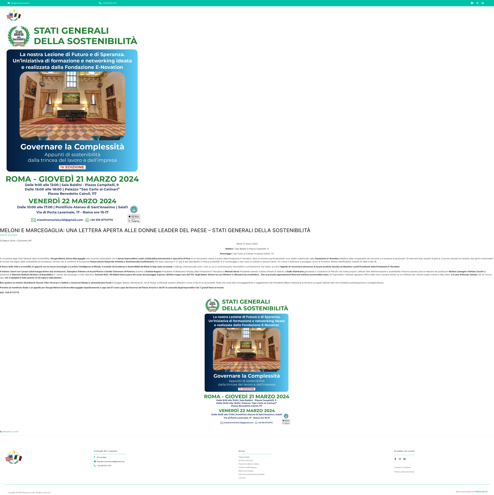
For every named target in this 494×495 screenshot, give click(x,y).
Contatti (484, 14)
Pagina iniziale (335, 14)
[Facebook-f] (395, 459)
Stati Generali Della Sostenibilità (460, 14)
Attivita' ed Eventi (8, 235)
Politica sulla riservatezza (404, 472)
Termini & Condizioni (402, 467)
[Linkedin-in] (483, 3)
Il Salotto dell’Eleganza (408, 14)
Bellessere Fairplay (432, 14)
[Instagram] (477, 3)
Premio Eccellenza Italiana (379, 14)
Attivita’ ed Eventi (354, 14)
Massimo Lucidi (10, 431)
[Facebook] (472, 3)
